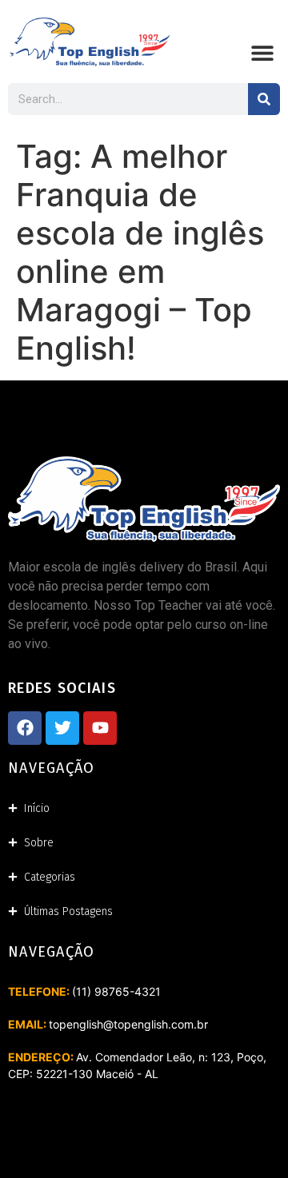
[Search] (264, 99)
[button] (262, 53)
